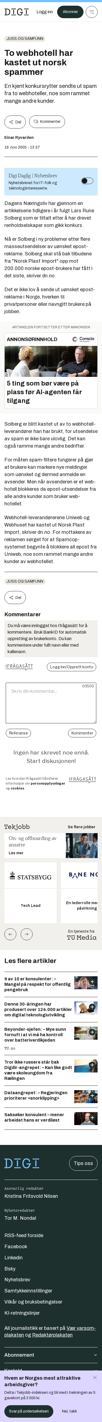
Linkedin (13, 1257)
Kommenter (50, 122)
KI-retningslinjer (22, 1313)
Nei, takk (69, 1411)
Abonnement (19, 1355)
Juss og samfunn (25, 39)
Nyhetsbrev (17, 1279)
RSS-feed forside (23, 1235)
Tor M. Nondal (20, 1218)
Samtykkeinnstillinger (28, 1290)
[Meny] (92, 12)
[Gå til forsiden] (16, 12)
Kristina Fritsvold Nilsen (31, 1196)
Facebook (15, 1246)
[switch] (87, 181)
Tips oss (83, 1163)
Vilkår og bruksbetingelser (33, 1302)
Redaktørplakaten (52, 1335)
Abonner (70, 12)
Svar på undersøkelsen (29, 1411)
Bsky (10, 1269)
